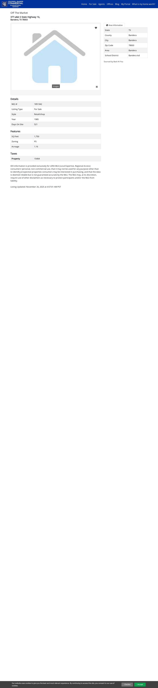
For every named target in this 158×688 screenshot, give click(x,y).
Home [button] (84, 4)
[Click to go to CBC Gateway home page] (13, 3)
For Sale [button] (92, 4)
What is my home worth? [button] (143, 4)
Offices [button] (110, 4)
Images (56, 86)
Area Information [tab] (115, 25)
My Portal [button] (125, 4)
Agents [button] (101, 4)
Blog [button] (117, 4)
